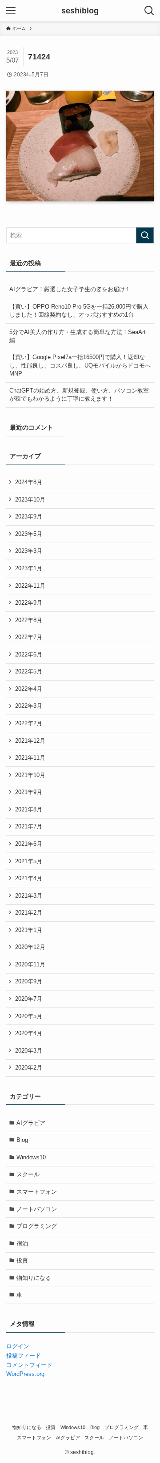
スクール (28, 1174)
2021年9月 (28, 792)
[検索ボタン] (149, 10)
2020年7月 (28, 998)
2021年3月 (28, 895)
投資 (22, 1260)
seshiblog (80, 11)
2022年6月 (28, 654)
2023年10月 (30, 499)
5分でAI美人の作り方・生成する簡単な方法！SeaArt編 (77, 336)
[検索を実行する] (145, 235)
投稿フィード (23, 1355)
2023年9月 (28, 516)
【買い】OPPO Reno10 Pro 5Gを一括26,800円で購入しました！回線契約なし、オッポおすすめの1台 (78, 310)
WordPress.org (25, 1374)
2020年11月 (30, 964)
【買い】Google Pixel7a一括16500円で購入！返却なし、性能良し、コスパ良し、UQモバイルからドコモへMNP (80, 365)
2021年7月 (28, 826)
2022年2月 (28, 723)
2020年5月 (28, 1016)
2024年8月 (28, 482)
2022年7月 (28, 637)
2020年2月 (28, 1067)
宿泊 (22, 1243)
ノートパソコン (36, 1209)
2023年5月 (28, 534)
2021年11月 (30, 757)
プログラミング (36, 1226)
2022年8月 (28, 620)
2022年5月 (28, 671)
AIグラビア (30, 1123)
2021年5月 (28, 861)
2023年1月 (28, 568)
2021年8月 (28, 809)
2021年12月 (30, 740)
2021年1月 (28, 930)
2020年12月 (30, 947)
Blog (22, 1140)
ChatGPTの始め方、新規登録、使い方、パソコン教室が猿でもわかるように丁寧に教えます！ (79, 394)
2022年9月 (28, 602)
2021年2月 (28, 912)
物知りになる (33, 1278)
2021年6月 (28, 843)
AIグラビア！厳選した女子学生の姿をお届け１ (70, 289)
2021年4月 (28, 878)
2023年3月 (28, 551)
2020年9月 (28, 981)
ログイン (17, 1346)
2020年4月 (28, 1033)
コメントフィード (29, 1365)
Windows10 (31, 1157)
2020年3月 (28, 1050)
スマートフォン (36, 1191)
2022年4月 (28, 689)
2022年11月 (30, 585)
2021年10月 (30, 775)
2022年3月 (28, 705)
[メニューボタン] (10, 10)
